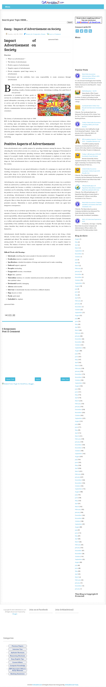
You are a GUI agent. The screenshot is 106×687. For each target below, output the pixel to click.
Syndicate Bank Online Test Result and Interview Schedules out (92, 108)
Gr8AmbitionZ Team (71, 685)
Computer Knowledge (17, 665)
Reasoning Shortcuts (17, 656)
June (76, 292)
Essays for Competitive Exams (35, 34)
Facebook (77, 31)
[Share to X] (12, 315)
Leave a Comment (55, 34)
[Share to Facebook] (14, 315)
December (78, 274)
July (76, 260)
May (76, 242)
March (77, 248)
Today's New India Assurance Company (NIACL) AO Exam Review (91, 125)
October (77, 257)
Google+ (86, 31)
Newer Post (10, 379)
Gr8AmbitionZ (37, 685)
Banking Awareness (18, 674)
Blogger (15, 614)
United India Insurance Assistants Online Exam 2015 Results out (91, 171)
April (76, 245)
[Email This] (8, 315)
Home (38, 379)
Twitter (81, 31)
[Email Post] (5, 315)
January (77, 271)
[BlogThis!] (10, 315)
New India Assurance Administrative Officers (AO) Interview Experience (90, 76)
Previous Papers (17, 646)
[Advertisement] (26, 15)
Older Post (65, 379)
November (78, 254)
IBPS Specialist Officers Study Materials (17, 669)
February (78, 268)
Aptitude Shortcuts (17, 652)
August (77, 239)
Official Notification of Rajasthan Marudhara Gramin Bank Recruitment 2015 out (91, 188)
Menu (7, 6)
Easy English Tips (17, 659)
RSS (90, 31)
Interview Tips (18, 649)
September (78, 251)
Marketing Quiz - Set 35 (89, 91)
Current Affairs (17, 662)
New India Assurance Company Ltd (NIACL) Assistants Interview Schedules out (92, 205)
